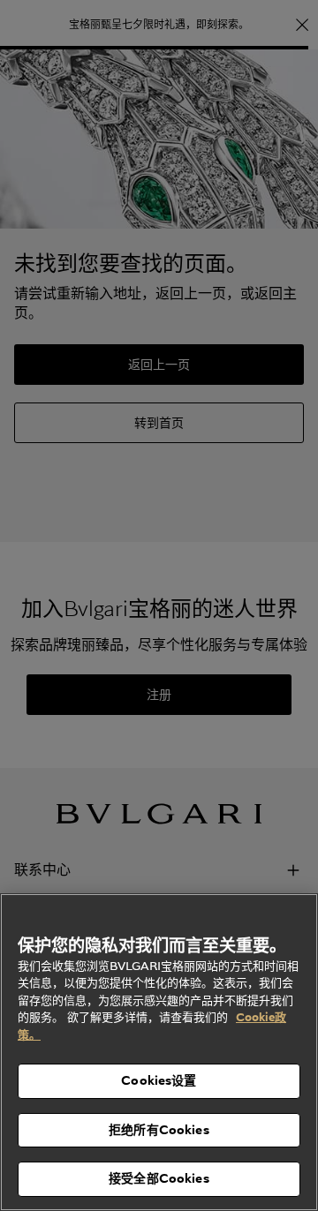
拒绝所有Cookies (159, 1130)
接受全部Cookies (159, 1178)
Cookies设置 (158, 1080)
